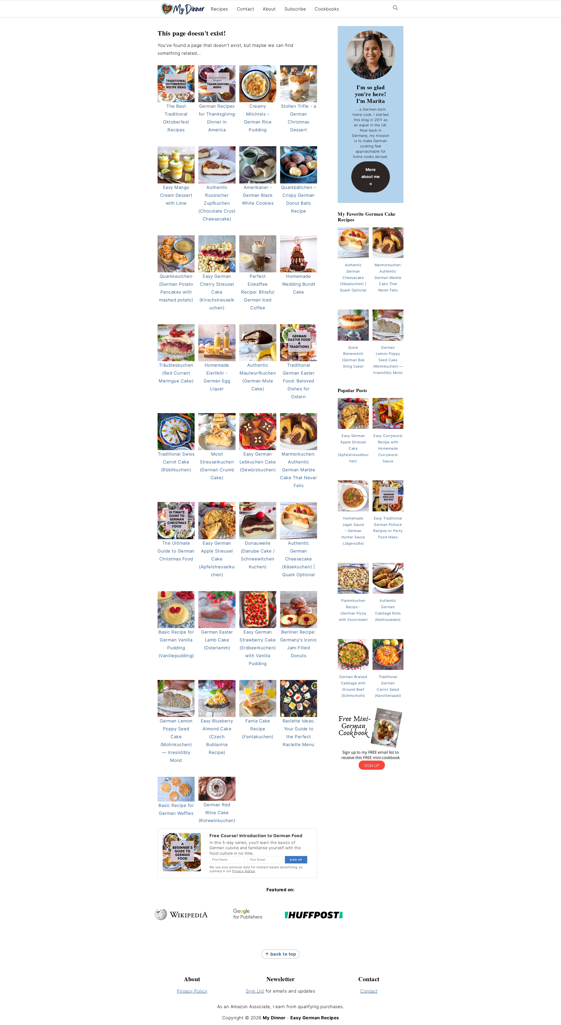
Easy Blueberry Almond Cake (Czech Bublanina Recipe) (217, 736)
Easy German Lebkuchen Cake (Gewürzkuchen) (258, 461)
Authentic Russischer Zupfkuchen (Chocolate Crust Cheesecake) (216, 203)
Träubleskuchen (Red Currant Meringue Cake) (176, 373)
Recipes (219, 9)
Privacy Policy (192, 991)
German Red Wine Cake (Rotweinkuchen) (217, 812)
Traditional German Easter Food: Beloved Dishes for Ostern (299, 381)
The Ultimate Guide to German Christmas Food (176, 551)
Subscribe (295, 9)
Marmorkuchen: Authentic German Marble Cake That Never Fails (298, 469)
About (269, 9)
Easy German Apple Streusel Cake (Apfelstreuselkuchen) (217, 559)
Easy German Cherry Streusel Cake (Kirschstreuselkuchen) (216, 292)
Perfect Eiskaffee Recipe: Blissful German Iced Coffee (257, 292)
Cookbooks (327, 9)
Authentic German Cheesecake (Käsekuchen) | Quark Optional (298, 559)
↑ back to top (280, 954)
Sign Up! (255, 991)
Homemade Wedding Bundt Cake (298, 284)
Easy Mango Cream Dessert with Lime (176, 195)
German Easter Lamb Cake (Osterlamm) (217, 639)
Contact (245, 9)
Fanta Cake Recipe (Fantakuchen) (257, 728)
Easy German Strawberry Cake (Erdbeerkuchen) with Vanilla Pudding (258, 647)
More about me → (370, 176)
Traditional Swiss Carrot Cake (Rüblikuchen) (176, 461)
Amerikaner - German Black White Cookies (258, 195)
